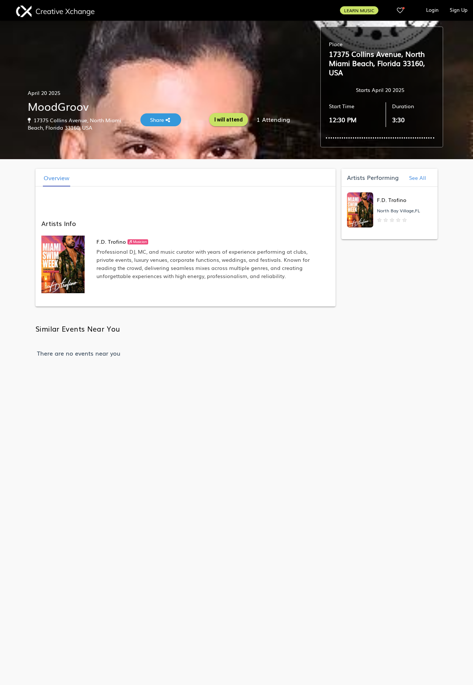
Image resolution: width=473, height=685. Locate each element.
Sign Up (458, 9)
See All (417, 177)
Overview (56, 177)
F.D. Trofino (111, 241)
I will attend (228, 120)
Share (158, 119)
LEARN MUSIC (359, 10)
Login (432, 9)
